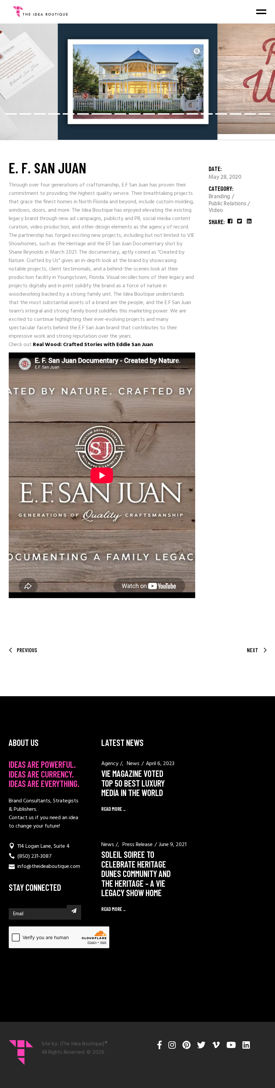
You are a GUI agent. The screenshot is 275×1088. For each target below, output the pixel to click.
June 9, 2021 (172, 844)
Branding (220, 197)
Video (216, 210)
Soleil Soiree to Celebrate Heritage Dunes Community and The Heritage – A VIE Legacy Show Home (136, 873)
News (133, 763)
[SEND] (74, 910)
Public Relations (228, 204)
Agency (109, 763)
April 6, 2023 (160, 763)
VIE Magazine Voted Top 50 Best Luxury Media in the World (133, 783)
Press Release (137, 844)
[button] (11, 114)
